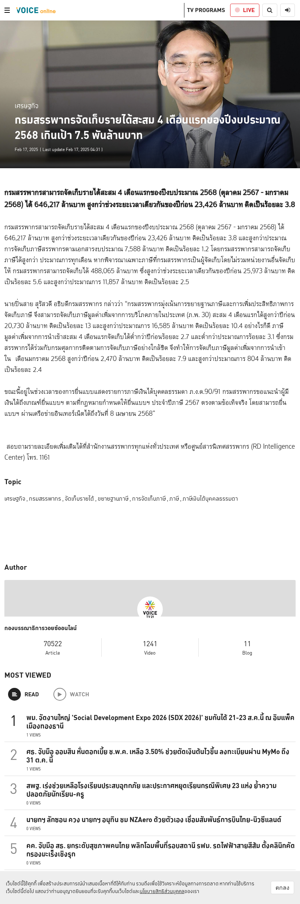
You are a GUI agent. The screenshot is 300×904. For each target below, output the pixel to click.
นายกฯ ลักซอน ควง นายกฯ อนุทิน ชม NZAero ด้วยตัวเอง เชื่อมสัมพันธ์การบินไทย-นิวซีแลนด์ (153, 819)
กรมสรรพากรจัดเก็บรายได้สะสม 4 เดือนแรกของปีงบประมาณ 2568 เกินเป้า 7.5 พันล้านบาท (148, 127)
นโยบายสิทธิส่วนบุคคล (162, 891)
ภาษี (175, 498)
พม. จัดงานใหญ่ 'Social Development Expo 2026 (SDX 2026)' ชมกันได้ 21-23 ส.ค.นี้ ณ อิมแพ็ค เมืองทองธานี (160, 721)
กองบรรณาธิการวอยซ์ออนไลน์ (40, 628)
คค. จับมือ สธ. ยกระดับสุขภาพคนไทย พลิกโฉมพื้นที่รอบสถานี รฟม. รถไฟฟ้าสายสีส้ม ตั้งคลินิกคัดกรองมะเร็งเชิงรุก (160, 849)
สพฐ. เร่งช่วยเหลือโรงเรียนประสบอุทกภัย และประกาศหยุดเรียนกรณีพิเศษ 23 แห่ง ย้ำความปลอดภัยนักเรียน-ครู (151, 789)
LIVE (249, 10)
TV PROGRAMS (206, 10)
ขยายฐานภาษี (114, 498)
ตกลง (282, 887)
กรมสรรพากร (46, 498)
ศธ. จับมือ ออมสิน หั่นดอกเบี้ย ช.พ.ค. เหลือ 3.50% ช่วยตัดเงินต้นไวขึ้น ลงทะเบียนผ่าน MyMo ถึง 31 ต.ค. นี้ (157, 755)
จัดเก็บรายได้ (81, 498)
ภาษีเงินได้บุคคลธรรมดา (210, 498)
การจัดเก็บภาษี (150, 498)
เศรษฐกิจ (26, 105)
